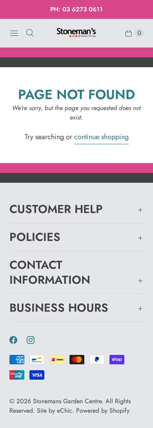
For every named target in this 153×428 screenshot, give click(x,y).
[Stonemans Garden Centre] (76, 33)
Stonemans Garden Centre (67, 401)
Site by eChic (54, 410)
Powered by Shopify (102, 410)
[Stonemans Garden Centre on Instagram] (35, 340)
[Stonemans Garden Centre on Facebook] (18, 340)
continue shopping (101, 137)
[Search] (30, 33)
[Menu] (14, 33)
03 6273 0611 (82, 9)
